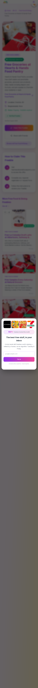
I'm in (19, 359)
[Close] (34, 321)
